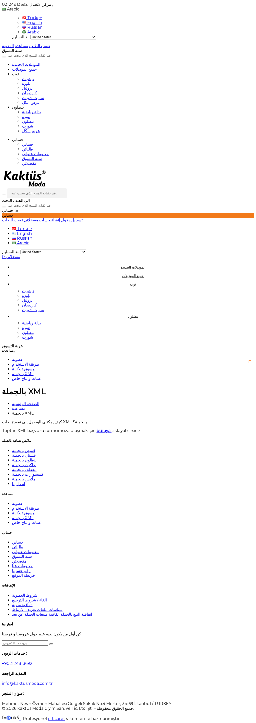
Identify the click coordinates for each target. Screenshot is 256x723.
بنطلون (28, 121)
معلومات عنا (22, 566)
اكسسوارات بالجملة (28, 474)
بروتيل (27, 88)
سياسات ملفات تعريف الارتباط (37, 609)
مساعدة (21, 45)
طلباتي (27, 149)
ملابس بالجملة (24, 479)
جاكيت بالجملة (24, 464)
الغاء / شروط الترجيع (29, 600)
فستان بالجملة (24, 455)
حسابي (28, 144)
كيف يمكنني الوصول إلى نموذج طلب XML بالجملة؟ (44, 422)
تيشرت (28, 78)
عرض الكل (31, 102)
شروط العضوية (24, 595)
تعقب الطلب (39, 45)
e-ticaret (56, 718)
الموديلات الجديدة (26, 64)
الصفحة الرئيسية (25, 403)
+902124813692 (17, 663)
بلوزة (26, 83)
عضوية (17, 359)
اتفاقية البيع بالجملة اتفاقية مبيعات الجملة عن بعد (52, 614)
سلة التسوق (32, 158)
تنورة (26, 116)
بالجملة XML (23, 373)
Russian (34, 27)
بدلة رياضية (31, 112)
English (34, 22)
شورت (27, 126)
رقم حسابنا (21, 570)
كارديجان (29, 93)
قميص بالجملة (23, 450)
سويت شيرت (33, 97)
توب (133, 284)
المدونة (8, 45)
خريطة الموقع (23, 575)
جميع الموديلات (24, 69)
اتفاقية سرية (22, 604)
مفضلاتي (29, 163)
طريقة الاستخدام (26, 364)
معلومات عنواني (35, 153)
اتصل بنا (18, 483)
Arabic (33, 32)
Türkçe (34, 17)
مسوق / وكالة (23, 369)
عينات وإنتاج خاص (27, 378)
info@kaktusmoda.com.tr (27, 683)
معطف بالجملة (24, 469)
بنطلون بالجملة (24, 460)
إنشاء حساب (49, 220)
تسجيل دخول (71, 220)
